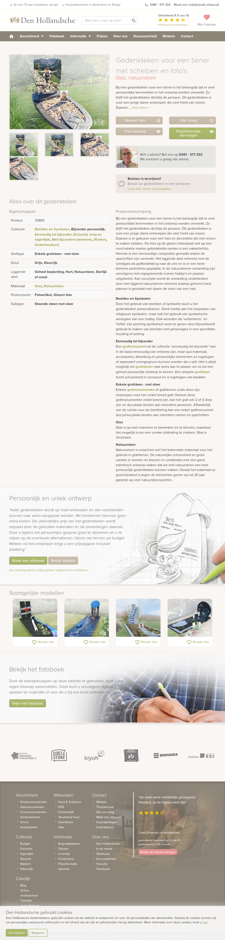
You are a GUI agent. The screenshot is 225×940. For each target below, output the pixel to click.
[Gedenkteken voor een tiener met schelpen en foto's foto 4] (24, 168)
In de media (104, 848)
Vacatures (103, 854)
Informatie (78, 36)
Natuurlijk (26, 869)
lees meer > (141, 107)
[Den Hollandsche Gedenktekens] (42, 20)
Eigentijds (26, 854)
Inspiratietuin (105, 827)
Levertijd (64, 854)
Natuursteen (54, 286)
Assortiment (30, 36)
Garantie (64, 869)
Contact (187, 36)
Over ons (120, 36)
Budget (25, 843)
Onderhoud (66, 859)
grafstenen (144, 366)
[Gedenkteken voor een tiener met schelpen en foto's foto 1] (24, 145)
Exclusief (80, 234)
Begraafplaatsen (69, 843)
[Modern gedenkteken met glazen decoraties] (86, 618)
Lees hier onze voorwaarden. (150, 188)
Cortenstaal (66, 812)
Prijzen (102, 36)
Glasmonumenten (32, 807)
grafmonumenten (141, 389)
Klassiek (25, 859)
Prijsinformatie (67, 864)
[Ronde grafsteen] (190, 618)
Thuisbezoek (105, 807)
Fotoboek (56, 36)
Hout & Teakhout (69, 802)
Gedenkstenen (30, 817)
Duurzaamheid (145, 36)
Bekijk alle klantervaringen (158, 852)
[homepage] (11, 36)
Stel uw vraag (105, 812)
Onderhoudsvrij (47, 244)
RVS (61, 807)
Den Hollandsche (108, 843)
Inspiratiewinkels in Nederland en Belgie (93, 4)
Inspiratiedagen (106, 822)
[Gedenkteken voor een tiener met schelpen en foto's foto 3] (94, 145)
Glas (38, 286)
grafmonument (134, 346)
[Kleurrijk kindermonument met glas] (138, 618)
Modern (100, 239)
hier (205, 922)
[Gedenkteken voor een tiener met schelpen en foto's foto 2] (59, 145)
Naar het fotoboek (27, 703)
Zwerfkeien (65, 822)
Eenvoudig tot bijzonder (53, 234)
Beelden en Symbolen (52, 229)
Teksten (63, 848)
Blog (23, 885)
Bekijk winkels (63, 560)
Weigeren (37, 933)
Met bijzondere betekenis (72, 239)
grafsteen (202, 371)
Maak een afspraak (28, 560)
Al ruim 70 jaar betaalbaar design (36, 4)
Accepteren (17, 933)
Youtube (101, 864)
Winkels (168, 36)
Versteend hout (68, 817)
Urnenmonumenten (33, 812)
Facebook (103, 869)
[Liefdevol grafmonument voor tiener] (35, 618)
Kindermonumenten (33, 802)
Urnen (24, 822)
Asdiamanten (29, 827)
